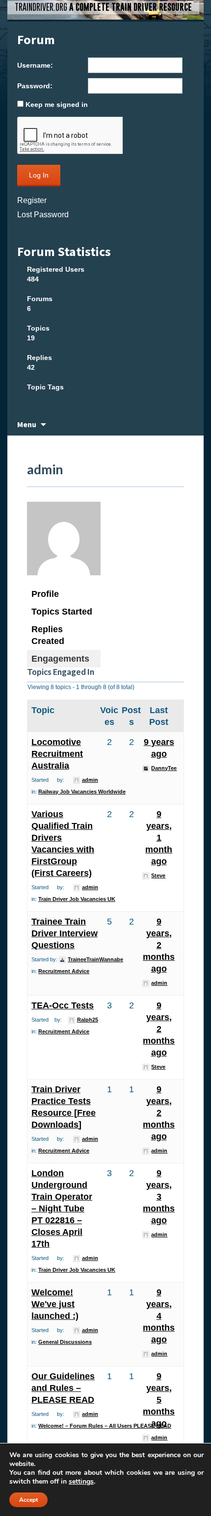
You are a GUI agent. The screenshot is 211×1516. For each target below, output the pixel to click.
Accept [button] (28, 1500)
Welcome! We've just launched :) (55, 1304)
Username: (35, 65)
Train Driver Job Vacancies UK (76, 899)
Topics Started (61, 612)
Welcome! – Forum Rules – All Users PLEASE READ (104, 1426)
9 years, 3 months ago (159, 1196)
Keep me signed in (57, 104)
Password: (35, 86)
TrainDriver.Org (103, 7)
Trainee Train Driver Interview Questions (64, 933)
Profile (45, 594)
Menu (26, 424)
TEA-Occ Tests (62, 1005)
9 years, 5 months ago (159, 1399)
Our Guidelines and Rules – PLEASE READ (63, 1388)
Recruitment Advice (63, 971)
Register (32, 200)
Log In (39, 175)
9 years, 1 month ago (158, 837)
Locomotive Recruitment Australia (57, 754)
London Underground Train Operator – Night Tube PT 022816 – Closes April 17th (61, 1208)
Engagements (60, 659)
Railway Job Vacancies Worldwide (82, 792)
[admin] (64, 543)
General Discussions (65, 1342)
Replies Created (47, 635)
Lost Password (43, 214)
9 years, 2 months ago (159, 945)
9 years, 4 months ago (159, 1315)
